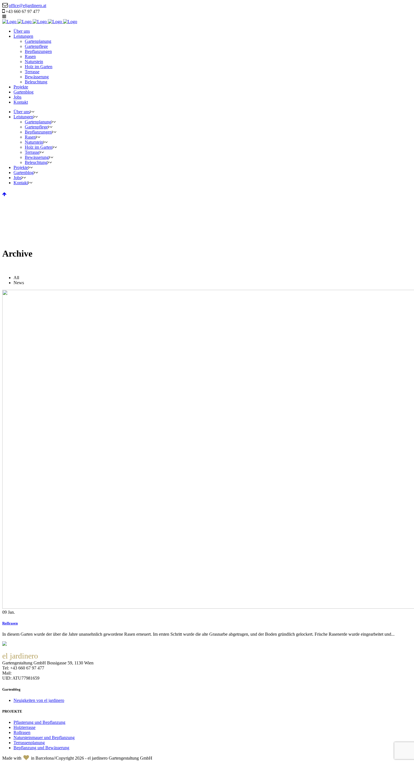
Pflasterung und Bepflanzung (39, 722)
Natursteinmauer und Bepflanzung (44, 737)
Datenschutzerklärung (60, 678)
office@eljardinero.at (27, 5)
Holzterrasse (24, 727)
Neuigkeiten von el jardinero (39, 700)
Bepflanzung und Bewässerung (41, 747)
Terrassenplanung (29, 742)
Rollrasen (10, 623)
